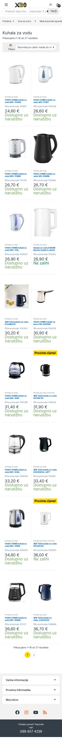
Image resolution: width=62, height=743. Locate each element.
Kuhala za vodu (11, 97)
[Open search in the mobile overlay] (31, 11)
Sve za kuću (24, 21)
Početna (6, 21)
